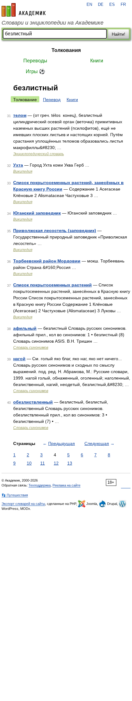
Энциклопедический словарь (38, 154)
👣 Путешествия (15, 495)
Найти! (118, 34)
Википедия (22, 171)
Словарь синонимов (30, 347)
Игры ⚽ (35, 71)
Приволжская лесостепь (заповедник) (54, 230)
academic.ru (24, 10)
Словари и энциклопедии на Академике (52, 23)
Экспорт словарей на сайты (23, 504)
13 (69, 463)
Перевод (51, 99)
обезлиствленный (33, 402)
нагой (19, 358)
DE (100, 4)
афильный (25, 328)
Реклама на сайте (66, 485)
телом (19, 115)
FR (123, 4)
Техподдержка (40, 485)
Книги (96, 60)
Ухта (18, 165)
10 (29, 463)
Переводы (35, 60)
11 (42, 463)
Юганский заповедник (37, 213)
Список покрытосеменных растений (52, 284)
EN (89, 4)
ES (112, 4)
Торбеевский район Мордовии (46, 260)
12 (56, 463)
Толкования (66, 50)
